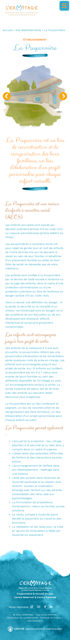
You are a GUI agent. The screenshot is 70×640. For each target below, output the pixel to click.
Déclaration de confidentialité (23, 618)
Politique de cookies (51, 618)
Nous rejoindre (18, 607)
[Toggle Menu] (64, 6)
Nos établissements (28, 30)
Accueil (7, 30)
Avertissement (35, 621)
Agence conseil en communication (38, 628)
